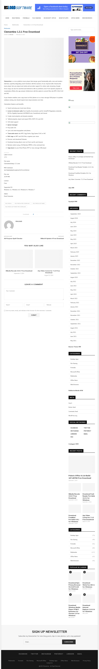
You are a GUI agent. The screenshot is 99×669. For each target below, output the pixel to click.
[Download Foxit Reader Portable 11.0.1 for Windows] (89, 487)
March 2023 (73, 248)
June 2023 (73, 235)
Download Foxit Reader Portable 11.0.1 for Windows (89, 497)
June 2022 (73, 286)
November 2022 (75, 265)
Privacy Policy (87, 661)
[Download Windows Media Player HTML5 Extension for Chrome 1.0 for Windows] (75, 598)
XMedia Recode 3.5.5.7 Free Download (19, 271)
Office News (75, 18)
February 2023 (74, 252)
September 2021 (75, 324)
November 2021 (75, 315)
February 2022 (74, 302)
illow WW (71, 188)
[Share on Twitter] (41, 214)
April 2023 (73, 243)
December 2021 (75, 311)
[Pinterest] (87, 24)
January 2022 (74, 307)
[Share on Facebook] (39, 214)
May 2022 (73, 290)
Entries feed (72, 407)
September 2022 (75, 273)
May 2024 (73, 231)
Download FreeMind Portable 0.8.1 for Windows (74, 518)
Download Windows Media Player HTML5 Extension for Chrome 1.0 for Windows (74, 610)
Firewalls (26, 18)
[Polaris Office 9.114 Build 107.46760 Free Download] (82, 464)
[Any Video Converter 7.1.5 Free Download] (49, 259)
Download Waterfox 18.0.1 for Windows (89, 585)
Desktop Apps (63, 18)
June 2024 (73, 226)
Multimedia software (39, 203)
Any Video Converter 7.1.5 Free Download (49, 272)
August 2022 (74, 277)
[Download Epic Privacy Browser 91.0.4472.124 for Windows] (75, 576)
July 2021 (73, 332)
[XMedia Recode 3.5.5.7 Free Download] (19, 259)
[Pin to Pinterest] (43, 214)
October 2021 (74, 319)
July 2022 (73, 281)
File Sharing (36, 18)
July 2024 (73, 222)
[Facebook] (81, 24)
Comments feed (73, 411)
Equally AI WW (73, 201)
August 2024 (74, 218)
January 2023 (74, 256)
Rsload (11, 34)
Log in (70, 403)
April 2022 (73, 294)
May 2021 (73, 341)
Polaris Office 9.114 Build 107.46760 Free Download (80, 476)
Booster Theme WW (75, 347)
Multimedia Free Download (22, 203)
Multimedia (16, 18)
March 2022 (73, 298)
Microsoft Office (50, 18)
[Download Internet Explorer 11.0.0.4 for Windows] (89, 598)
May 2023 (73, 239)
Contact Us (50, 663)
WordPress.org (73, 415)
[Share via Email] (45, 214)
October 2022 (74, 269)
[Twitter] (83, 24)
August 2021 (74, 328)
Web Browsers (87, 18)
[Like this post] (36, 214)
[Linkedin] (89, 24)
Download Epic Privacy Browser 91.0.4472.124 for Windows (75, 586)
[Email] (91, 24)
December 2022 (75, 260)
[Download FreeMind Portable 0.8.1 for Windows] (75, 509)
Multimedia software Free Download (15, 206)
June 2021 (73, 336)
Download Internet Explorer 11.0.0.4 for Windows (89, 608)
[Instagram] (85, 24)
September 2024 (75, 214)
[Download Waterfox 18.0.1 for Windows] (89, 576)
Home (7, 18)
